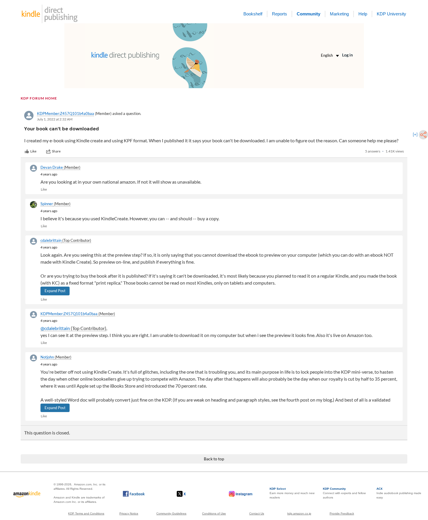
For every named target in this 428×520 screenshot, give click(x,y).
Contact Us (256, 513)
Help (362, 13)
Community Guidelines (171, 513)
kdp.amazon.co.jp (299, 513)
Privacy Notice (128, 513)
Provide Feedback (342, 513)
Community (308, 13)
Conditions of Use (214, 513)
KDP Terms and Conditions (86, 513)
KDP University (391, 13)
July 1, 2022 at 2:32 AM (54, 119)
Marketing (339, 13)
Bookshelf (252, 13)
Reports (279, 13)
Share (56, 151)
